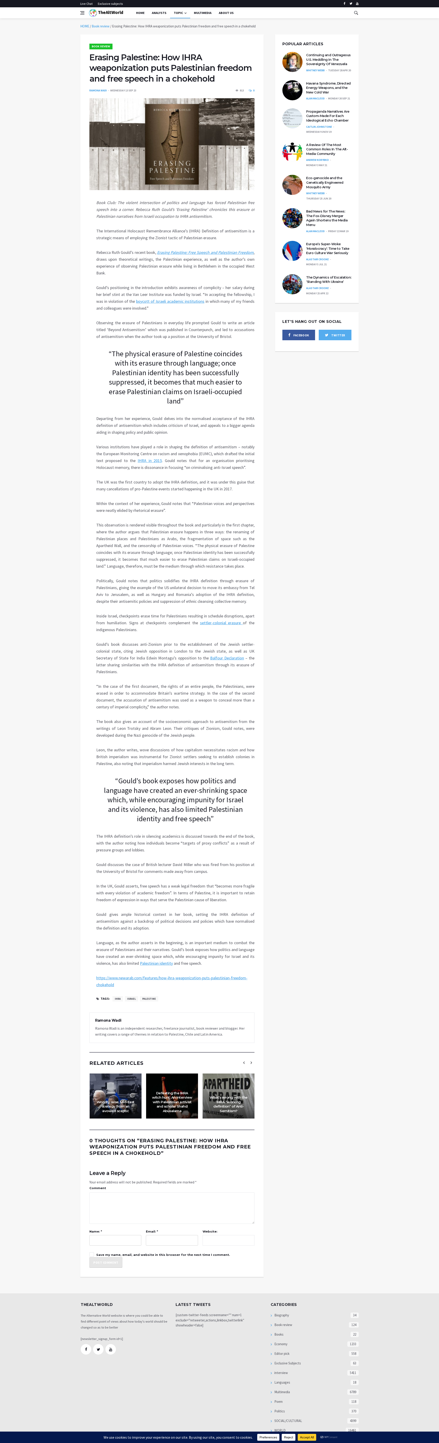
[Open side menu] (82, 13)
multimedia (202, 13)
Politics (279, 1411)
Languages (282, 1382)
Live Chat (86, 4)
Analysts (159, 13)
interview (281, 1373)
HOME (84, 26)
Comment (97, 1188)
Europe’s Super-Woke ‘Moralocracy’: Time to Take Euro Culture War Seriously (327, 248)
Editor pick (281, 1353)
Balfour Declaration (227, 658)
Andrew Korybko (317, 160)
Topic (178, 13)
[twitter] (350, 3)
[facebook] (344, 3)
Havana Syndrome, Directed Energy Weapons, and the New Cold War (328, 87)
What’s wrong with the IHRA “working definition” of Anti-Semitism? (229, 1104)
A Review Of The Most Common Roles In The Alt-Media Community (327, 149)
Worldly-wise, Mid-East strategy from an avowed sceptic (115, 1106)
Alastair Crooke (317, 259)
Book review (101, 26)
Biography (281, 1315)
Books (279, 1334)
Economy (280, 1344)
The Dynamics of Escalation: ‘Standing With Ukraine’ (328, 279)
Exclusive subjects (110, 4)
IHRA (118, 998)
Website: (210, 1231)
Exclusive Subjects (287, 1363)
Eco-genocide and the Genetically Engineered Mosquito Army (324, 182)
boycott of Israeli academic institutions (170, 301)
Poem (278, 1401)
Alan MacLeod (315, 98)
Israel (131, 998)
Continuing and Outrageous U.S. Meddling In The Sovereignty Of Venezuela (328, 59)
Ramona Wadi (98, 90)
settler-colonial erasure (221, 622)
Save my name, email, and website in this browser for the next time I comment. (163, 1255)
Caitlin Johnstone (319, 126)
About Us (226, 13)
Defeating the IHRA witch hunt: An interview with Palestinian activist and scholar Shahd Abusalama (172, 1102)
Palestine (149, 998)
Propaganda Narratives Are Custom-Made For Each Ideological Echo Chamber (327, 115)
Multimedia (282, 1392)
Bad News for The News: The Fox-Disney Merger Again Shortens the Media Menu (327, 218)
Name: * (95, 1231)
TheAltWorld (110, 12)
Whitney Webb (315, 70)
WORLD (280, 1430)
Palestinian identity (156, 963)
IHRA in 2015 (150, 460)
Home (140, 13)
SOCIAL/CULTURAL (288, 1421)
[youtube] (357, 3)
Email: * (152, 1231)
